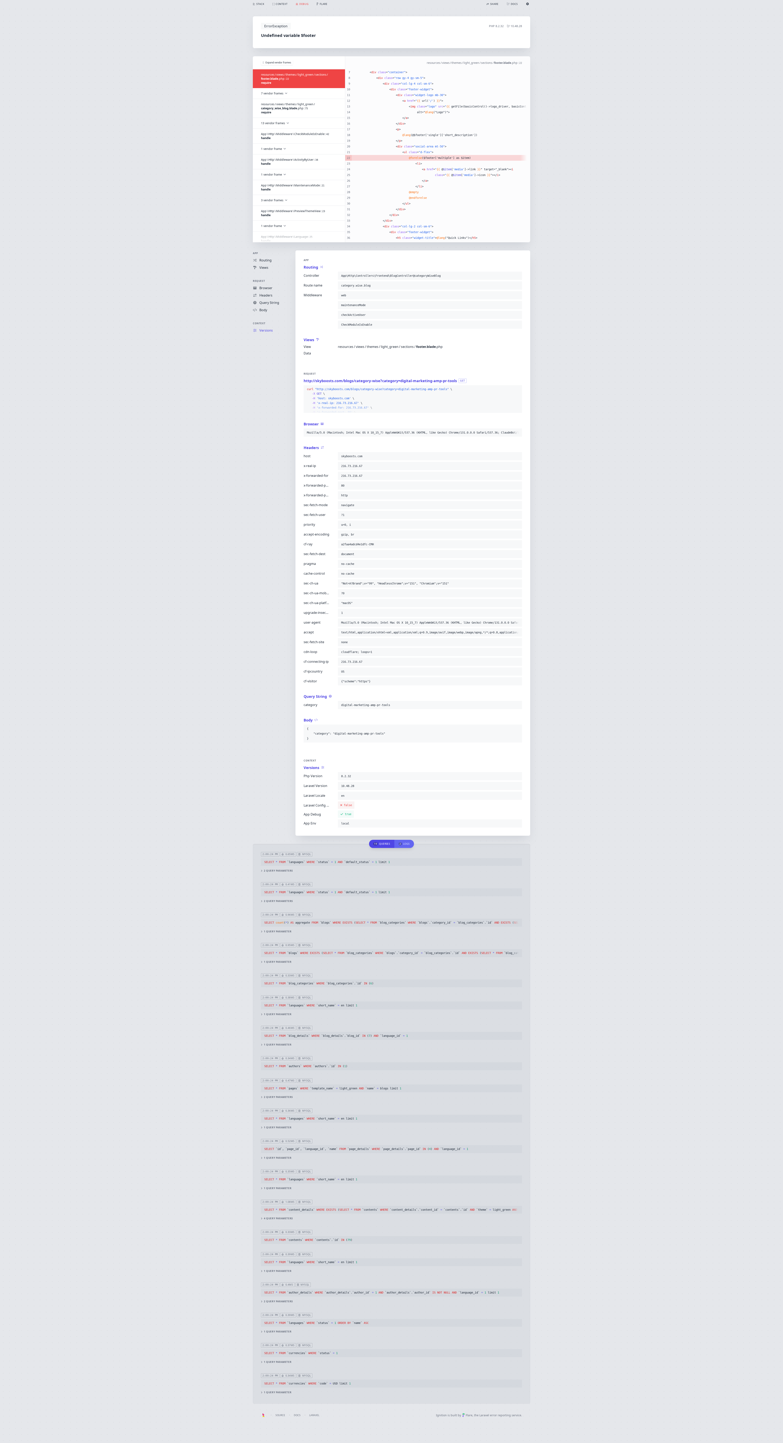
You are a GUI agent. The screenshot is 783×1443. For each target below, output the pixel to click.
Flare (469, 1415)
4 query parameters (278, 1218)
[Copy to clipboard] (517, 275)
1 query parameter (277, 931)
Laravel (314, 1415)
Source (280, 1415)
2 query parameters (278, 870)
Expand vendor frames (278, 62)
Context (259, 323)
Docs (297, 1415)
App (255, 253)
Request (259, 281)
